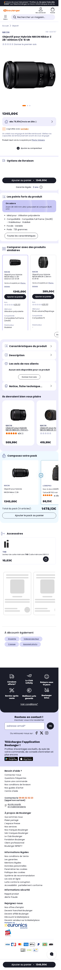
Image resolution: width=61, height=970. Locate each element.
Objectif (15, 26)
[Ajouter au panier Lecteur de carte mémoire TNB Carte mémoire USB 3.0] (46, 559)
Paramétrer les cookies (16, 869)
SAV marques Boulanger (16, 833)
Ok (50, 726)
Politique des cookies (15, 872)
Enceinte (12, 639)
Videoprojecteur (31, 639)
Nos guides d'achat (14, 787)
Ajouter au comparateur (31, 148)
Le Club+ (25, 129)
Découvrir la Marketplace (17, 917)
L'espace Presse (12, 823)
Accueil (5, 26)
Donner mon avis (29, 377)
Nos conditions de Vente (17, 856)
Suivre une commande (16, 781)
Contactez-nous (13, 774)
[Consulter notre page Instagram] (46, 733)
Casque (11, 644)
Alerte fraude (11, 897)
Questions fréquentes (15, 778)
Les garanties (11, 859)
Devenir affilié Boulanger (17, 913)
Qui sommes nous (14, 817)
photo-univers (38, 140)
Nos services (11, 826)
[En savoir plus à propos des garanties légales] (41, 187)
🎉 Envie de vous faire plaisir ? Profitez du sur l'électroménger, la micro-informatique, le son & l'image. (29, 3)
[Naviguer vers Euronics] (29, 925)
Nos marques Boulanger (16, 829)
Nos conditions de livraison (18, 784)
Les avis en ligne (12, 878)
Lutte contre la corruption (17, 882)
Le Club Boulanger (13, 836)
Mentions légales (13, 862)
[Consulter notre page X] (41, 733)
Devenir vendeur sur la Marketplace (22, 920)
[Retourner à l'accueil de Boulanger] (11, 10)
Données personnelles (15, 866)
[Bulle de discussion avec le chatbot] (51, 954)
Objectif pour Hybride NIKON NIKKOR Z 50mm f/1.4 (17, 429)
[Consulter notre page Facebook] (36, 733)
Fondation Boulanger (15, 839)
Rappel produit (12, 893)
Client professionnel (14, 842)
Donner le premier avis (25, 44)
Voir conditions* (29, 704)
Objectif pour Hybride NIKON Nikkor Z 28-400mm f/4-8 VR (13, 491)
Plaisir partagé (11, 820)
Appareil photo (30, 644)
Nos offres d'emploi (14, 907)
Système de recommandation (20, 875)
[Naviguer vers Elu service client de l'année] (29, 932)
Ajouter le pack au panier (29, 515)
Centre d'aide (11, 791)
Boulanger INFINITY (13, 846)
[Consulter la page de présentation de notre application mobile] (11, 759)
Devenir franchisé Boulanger (18, 910)
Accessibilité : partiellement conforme (23, 885)
